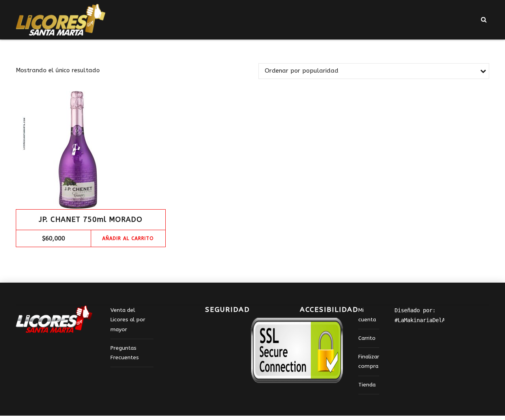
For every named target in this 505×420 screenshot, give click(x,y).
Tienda (367, 385)
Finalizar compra (368, 361)
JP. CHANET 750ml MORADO (90, 219)
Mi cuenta (367, 315)
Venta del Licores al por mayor (127, 320)
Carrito (367, 338)
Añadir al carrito (128, 238)
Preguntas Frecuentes (124, 353)
